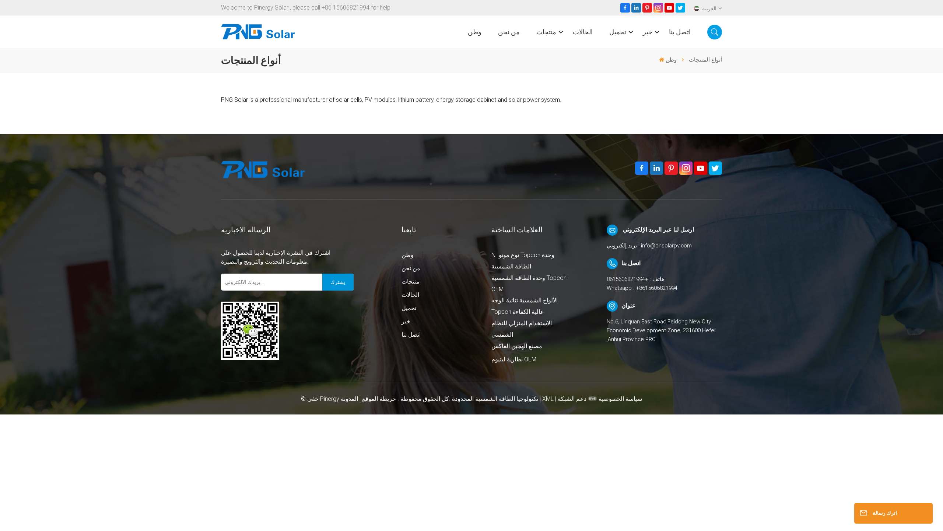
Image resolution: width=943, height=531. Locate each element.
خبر (647, 32)
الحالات (583, 32)
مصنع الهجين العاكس (516, 346)
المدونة (349, 398)
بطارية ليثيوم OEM (513, 359)
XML (548, 398)
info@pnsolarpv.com (666, 245)
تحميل (617, 32)
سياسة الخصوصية (620, 398)
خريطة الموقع (378, 398)
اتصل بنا (680, 32)
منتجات (546, 32)
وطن (474, 32)
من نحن (509, 32)
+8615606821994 (627, 279)
